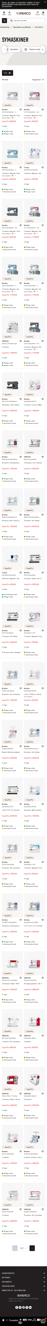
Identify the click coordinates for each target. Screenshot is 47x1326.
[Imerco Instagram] (20, 1307)
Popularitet (36, 79)
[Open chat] (4, 20)
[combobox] (23, 1248)
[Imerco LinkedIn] (30, 1307)
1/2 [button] (21, 1248)
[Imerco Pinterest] (26, 1307)
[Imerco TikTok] (23, 1307)
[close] (45, 2)
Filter (5, 73)
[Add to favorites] (20, 109)
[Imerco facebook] (16, 1307)
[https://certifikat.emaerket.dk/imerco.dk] (20, 1322)
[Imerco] (23, 13)
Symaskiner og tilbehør (22, 27)
